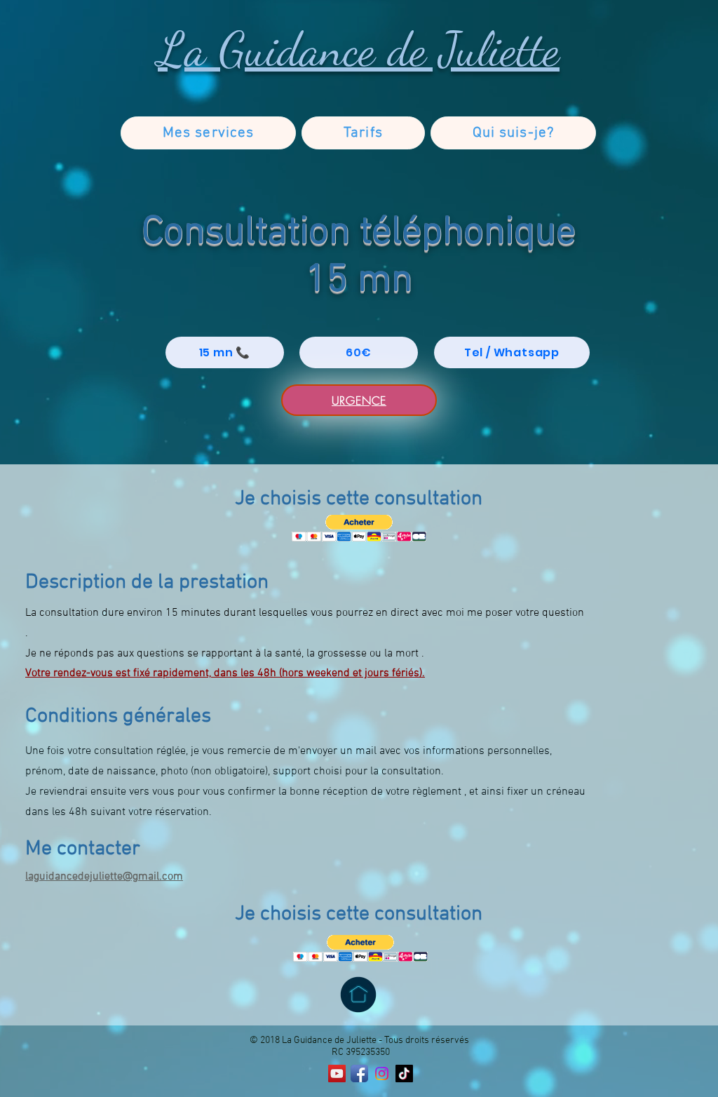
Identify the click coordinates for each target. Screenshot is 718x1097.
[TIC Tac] (404, 1073)
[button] (359, 528)
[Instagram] (382, 1073)
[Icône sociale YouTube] (337, 1073)
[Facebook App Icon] (359, 1073)
